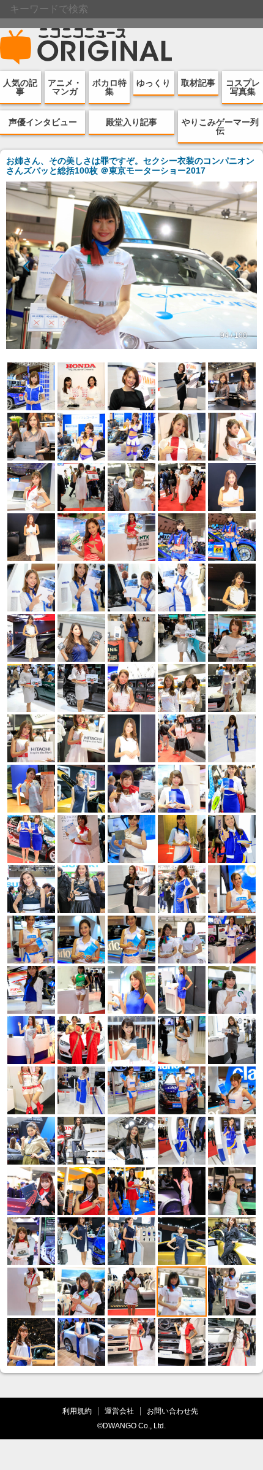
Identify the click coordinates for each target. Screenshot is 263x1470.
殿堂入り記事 (131, 122)
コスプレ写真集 (243, 87)
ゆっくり (153, 83)
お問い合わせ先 (172, 1411)
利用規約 (77, 1411)
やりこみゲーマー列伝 (220, 126)
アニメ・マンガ (65, 87)
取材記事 (198, 83)
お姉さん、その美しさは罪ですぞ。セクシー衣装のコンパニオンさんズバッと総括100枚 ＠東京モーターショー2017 (130, 165)
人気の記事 (20, 87)
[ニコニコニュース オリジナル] (86, 46)
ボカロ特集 (109, 87)
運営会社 (119, 1411)
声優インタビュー (43, 122)
